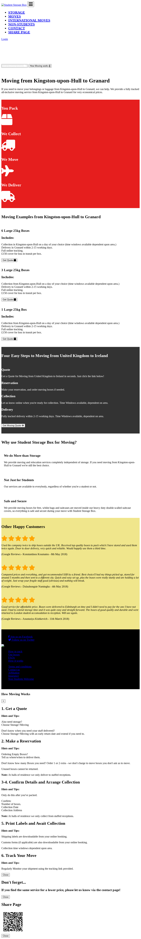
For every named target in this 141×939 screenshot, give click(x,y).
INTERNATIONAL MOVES (29, 20)
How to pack (15, 651)
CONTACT (16, 28)
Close (5, 875)
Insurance (13, 675)
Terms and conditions (19, 666)
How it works (15, 660)
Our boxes (14, 654)
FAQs (11, 657)
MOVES (14, 16)
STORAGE (16, 12)
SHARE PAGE (19, 32)
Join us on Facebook (21, 636)
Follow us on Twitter (22, 639)
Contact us (14, 669)
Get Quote (8, 260)
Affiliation (13, 672)
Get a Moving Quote (13, 66)
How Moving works (39, 66)
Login (4, 39)
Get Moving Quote (12, 425)
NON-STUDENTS (21, 24)
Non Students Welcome (21, 678)
